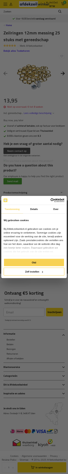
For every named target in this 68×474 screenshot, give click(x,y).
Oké (34, 262)
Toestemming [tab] (12, 209)
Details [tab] (34, 209)
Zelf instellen (32, 271)
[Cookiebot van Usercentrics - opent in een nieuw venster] (50, 200)
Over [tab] (56, 209)
